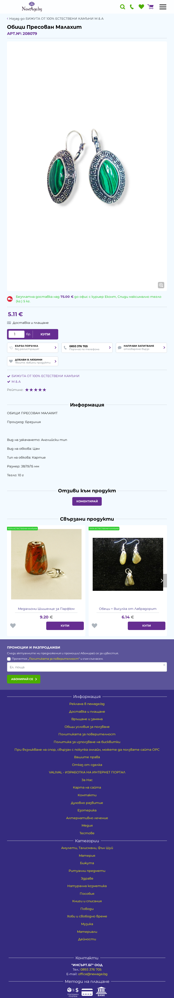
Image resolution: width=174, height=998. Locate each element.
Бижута (87, 863)
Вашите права (87, 757)
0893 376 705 (91, 969)
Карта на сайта (87, 787)
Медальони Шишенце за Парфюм (46, 609)
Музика (87, 924)
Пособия (87, 894)
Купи (45, 334)
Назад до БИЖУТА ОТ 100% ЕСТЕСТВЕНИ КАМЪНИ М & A (56, 19)
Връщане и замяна (87, 719)
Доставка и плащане (87, 711)
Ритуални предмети (87, 871)
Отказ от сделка (87, 765)
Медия (87, 825)
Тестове (87, 833)
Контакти (87, 795)
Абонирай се (22, 679)
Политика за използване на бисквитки (87, 742)
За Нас (87, 780)
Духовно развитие (87, 803)
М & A (16, 382)
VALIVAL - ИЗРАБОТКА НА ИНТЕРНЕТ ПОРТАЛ (87, 772)
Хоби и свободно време (87, 916)
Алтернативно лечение (87, 818)
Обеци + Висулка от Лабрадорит (128, 609)
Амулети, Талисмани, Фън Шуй (87, 848)
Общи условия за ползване (87, 727)
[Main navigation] (163, 7)
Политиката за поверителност (54, 658)
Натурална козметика (87, 886)
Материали (87, 932)
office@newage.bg (93, 974)
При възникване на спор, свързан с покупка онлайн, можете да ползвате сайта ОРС (87, 750)
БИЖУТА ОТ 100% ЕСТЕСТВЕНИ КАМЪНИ (46, 376)
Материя (87, 856)
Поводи (87, 909)
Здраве (87, 878)
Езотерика (87, 810)
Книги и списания (87, 901)
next (161, 580)
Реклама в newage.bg (87, 704)
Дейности (87, 939)
